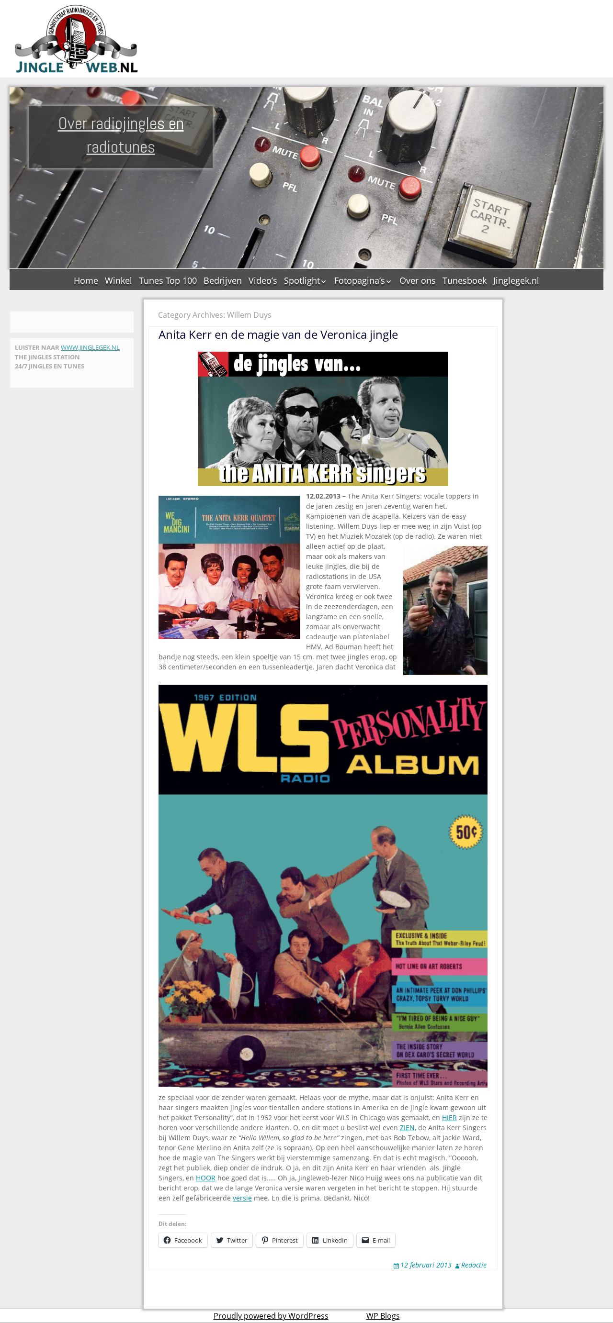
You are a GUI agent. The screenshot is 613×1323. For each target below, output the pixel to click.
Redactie (474, 1264)
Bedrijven (223, 280)
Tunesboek (465, 280)
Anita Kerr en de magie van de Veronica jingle (278, 334)
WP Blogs (383, 1316)
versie (242, 1197)
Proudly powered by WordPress (271, 1316)
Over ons (417, 280)
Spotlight (302, 280)
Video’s (263, 280)
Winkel (118, 280)
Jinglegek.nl (516, 280)
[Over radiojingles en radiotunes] (77, 38)
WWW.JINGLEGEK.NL (90, 347)
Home (86, 280)
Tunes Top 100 (168, 280)
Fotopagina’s (359, 280)
